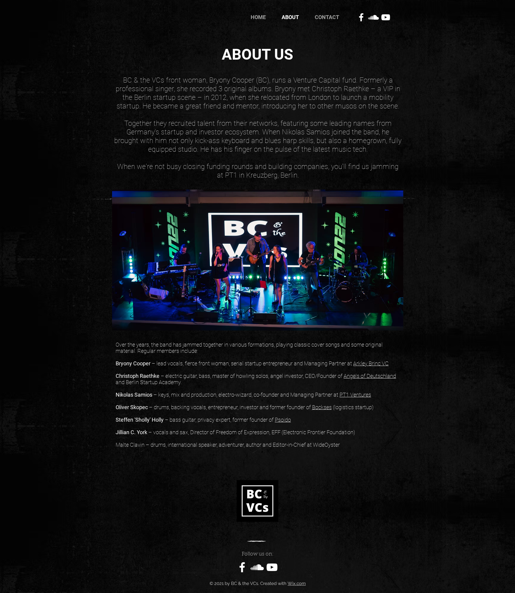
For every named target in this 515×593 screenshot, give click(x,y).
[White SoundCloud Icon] (373, 17)
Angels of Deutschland (370, 376)
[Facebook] (361, 17)
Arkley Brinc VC (371, 363)
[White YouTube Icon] (385, 17)
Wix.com (297, 583)
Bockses (322, 407)
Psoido (283, 420)
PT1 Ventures (355, 395)
